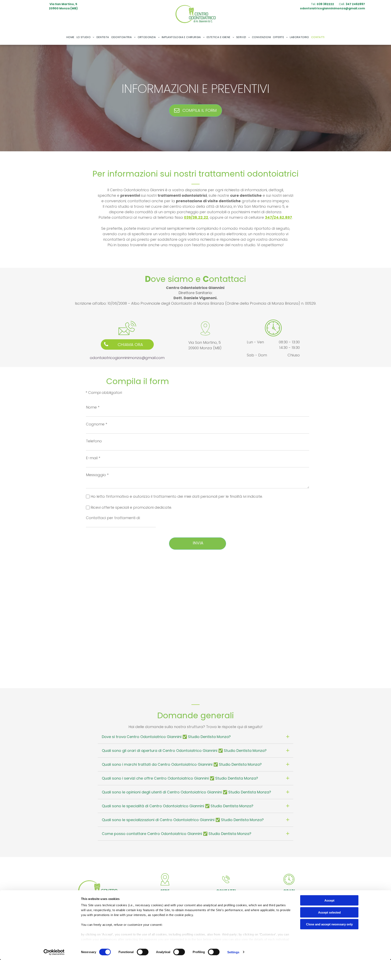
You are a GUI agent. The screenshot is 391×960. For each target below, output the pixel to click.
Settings (233, 952)
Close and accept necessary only (329, 924)
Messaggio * (97, 474)
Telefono (94, 441)
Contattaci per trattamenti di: (113, 517)
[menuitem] (70, 37)
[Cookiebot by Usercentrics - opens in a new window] (54, 952)
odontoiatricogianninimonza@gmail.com (127, 357)
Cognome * (96, 424)
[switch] (142, 952)
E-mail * (93, 457)
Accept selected (329, 912)
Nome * (92, 407)
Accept (329, 900)
